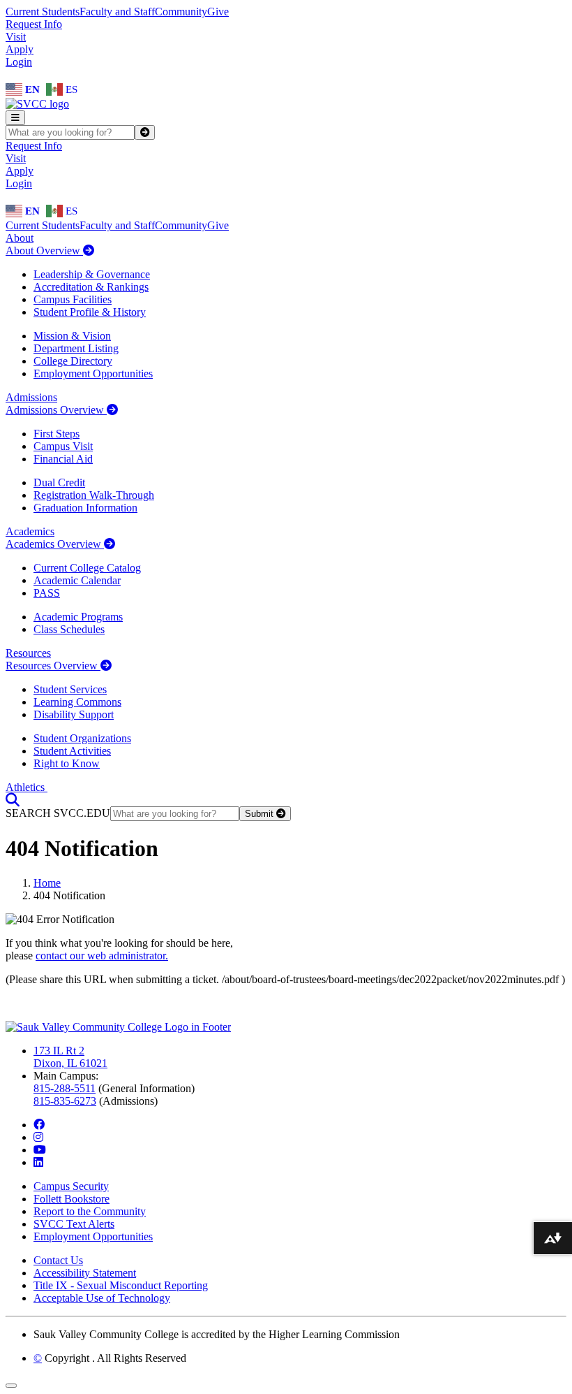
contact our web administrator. (102, 955)
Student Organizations (82, 738)
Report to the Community (89, 1211)
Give (218, 11)
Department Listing (76, 348)
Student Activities (72, 751)
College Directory (72, 361)
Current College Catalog (87, 568)
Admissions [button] (31, 397)
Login (19, 62)
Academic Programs (78, 617)
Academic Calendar (77, 580)
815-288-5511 (64, 1088)
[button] (13, 800)
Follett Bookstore (71, 1199)
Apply (19, 49)
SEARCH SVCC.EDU (58, 813)
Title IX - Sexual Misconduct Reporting (120, 1285)
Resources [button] (28, 653)
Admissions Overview (56, 410)
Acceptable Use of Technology (101, 1298)
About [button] (19, 238)
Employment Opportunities (93, 373)
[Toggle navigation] (15, 117)
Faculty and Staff (117, 11)
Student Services (70, 689)
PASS (46, 593)
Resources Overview (53, 665)
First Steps (56, 434)
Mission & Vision (72, 336)
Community (181, 11)
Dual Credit (59, 482)
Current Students (43, 11)
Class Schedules (69, 629)
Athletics (26, 787)
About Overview (44, 250)
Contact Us (58, 1260)
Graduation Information (85, 508)
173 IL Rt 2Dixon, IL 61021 (70, 1057)
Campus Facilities (72, 299)
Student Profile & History (89, 312)
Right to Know (66, 763)
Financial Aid (63, 459)
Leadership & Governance (91, 274)
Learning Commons (77, 702)
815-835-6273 (64, 1101)
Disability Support (73, 714)
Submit (260, 813)
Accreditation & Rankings (91, 287)
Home (47, 883)
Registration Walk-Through (93, 495)
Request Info (34, 24)
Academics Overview (55, 544)
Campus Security (71, 1186)
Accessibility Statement (84, 1273)
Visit (16, 37)
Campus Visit (63, 446)
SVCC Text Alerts (73, 1224)
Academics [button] (30, 531)
